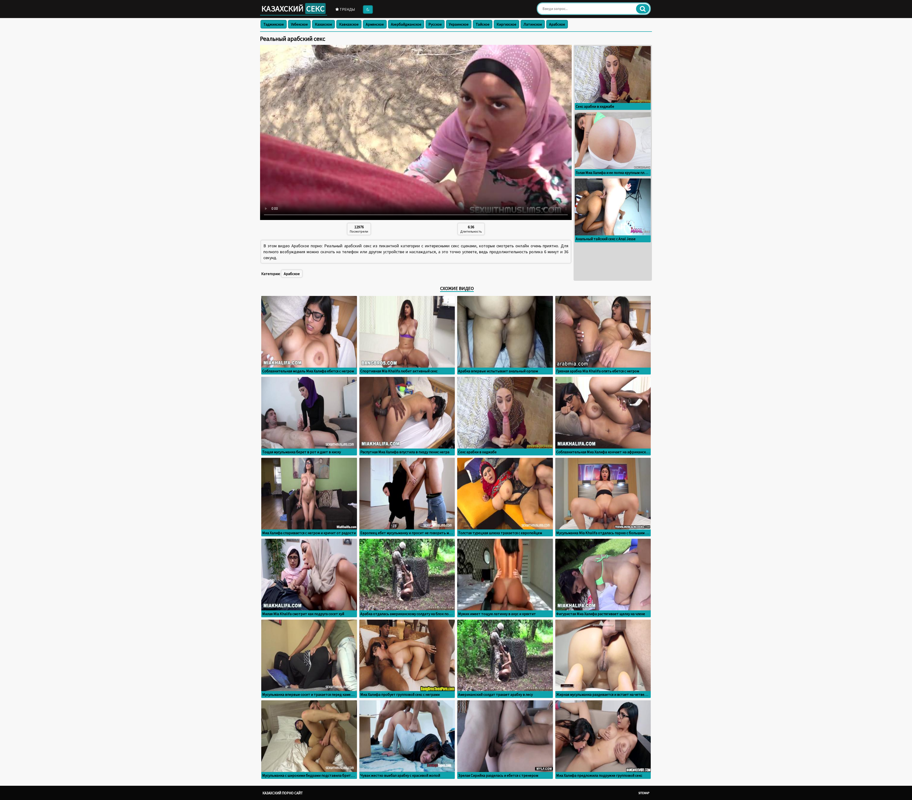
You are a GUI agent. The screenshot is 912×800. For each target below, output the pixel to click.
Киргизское (506, 24)
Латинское (532, 24)
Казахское (323, 24)
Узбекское (299, 24)
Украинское (459, 24)
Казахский (293, 9)
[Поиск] (642, 9)
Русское (435, 24)
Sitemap (644, 793)
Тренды (347, 9)
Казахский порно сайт (282, 793)
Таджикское (273, 24)
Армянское (375, 24)
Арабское (557, 24)
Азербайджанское (406, 24)
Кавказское (349, 24)
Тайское (482, 24)
